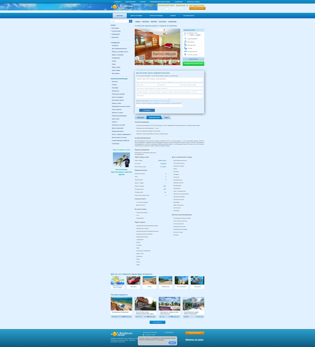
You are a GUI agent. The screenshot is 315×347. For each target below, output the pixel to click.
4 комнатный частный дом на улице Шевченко (193, 307)
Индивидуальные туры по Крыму (117, 282)
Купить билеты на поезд (119, 137)
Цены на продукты (117, 97)
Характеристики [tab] (154, 117)
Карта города (116, 70)
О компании (179, 2)
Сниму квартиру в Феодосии (120, 140)
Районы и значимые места (120, 52)
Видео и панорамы (118, 55)
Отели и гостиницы (156, 15)
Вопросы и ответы (193, 2)
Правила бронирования (119, 116)
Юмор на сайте (116, 103)
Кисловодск (115, 28)
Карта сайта (115, 119)
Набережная (116, 58)
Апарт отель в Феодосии (169, 307)
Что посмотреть (181, 282)
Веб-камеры (115, 73)
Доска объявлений (117, 128)
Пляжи (114, 61)
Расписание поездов (118, 94)
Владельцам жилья (118, 131)
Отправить (147, 110)
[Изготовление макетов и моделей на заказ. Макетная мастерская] (121, 159)
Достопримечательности (119, 48)
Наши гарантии (130, 2)
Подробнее (161, 339)
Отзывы (143, 2)
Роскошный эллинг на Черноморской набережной (121, 307)
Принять (172, 342)
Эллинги (173, 15)
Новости (114, 122)
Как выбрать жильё (118, 100)
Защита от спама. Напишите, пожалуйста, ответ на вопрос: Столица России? (159, 103)
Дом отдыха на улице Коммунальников (145, 307)
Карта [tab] (166, 117)
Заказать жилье (195, 333)
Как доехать (115, 91)
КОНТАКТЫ (169, 332)
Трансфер (115, 88)
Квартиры (119, 15)
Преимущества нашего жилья (160, 2)
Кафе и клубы (116, 67)
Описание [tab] (140, 117)
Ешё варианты (157, 322)
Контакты (117, 2)
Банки (114, 64)
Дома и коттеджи (136, 15)
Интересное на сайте (118, 125)
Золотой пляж (116, 31)
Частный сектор (188, 15)
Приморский (116, 34)
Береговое (115, 37)
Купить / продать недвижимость (121, 134)
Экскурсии (115, 45)
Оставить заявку (197, 8)
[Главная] (121, 6)
